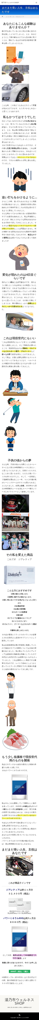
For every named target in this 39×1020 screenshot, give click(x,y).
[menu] (36, 2)
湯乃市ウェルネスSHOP (10, 2)
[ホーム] (2, 16)
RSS (19, 1014)
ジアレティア (13, 889)
